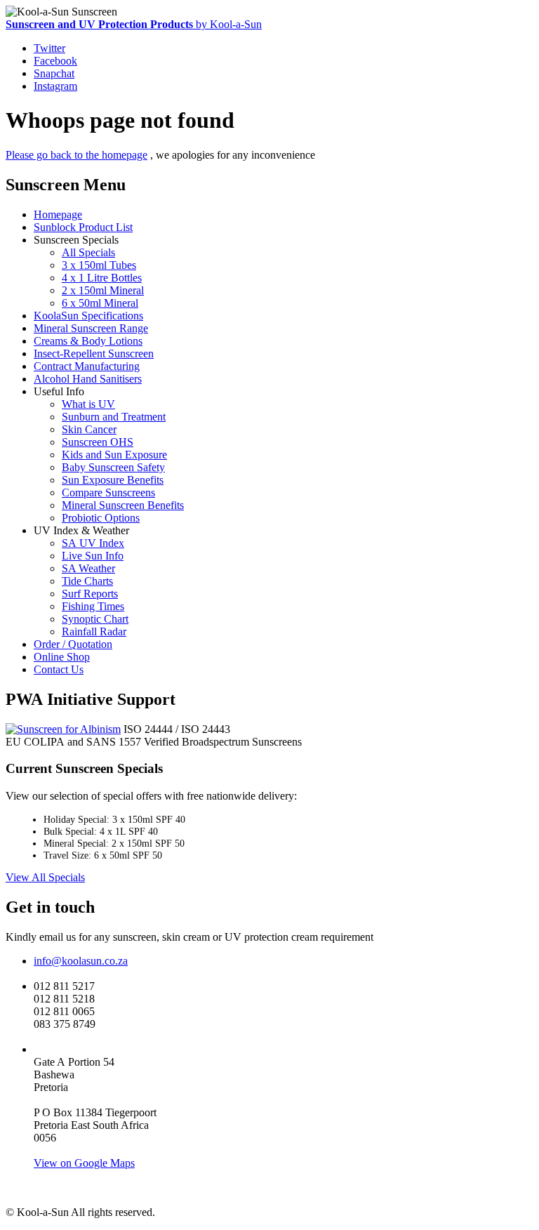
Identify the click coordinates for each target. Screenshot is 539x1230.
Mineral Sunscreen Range (91, 328)
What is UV (88, 404)
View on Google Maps (84, 1163)
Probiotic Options (101, 518)
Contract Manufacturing (87, 366)
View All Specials (45, 877)
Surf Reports (90, 594)
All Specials (88, 252)
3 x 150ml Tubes (99, 265)
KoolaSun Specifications (88, 316)
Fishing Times (93, 606)
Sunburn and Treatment (114, 417)
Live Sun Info (93, 556)
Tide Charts (87, 581)
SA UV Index (93, 543)
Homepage (58, 214)
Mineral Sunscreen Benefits (123, 505)
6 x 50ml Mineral (100, 303)
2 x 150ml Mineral (103, 290)
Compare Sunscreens (108, 492)
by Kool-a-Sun (134, 24)
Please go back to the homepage (76, 155)
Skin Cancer (89, 429)
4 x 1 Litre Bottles (102, 278)
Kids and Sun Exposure (114, 455)
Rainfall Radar (94, 631)
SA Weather (88, 568)
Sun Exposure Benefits (113, 480)
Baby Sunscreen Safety (113, 467)
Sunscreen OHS (97, 442)
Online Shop (62, 657)
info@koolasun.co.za (81, 961)
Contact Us (59, 669)
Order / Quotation (73, 644)
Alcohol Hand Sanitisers (88, 379)
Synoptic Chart (95, 619)
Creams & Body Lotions (88, 341)
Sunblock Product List (83, 227)
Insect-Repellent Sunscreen (94, 353)
